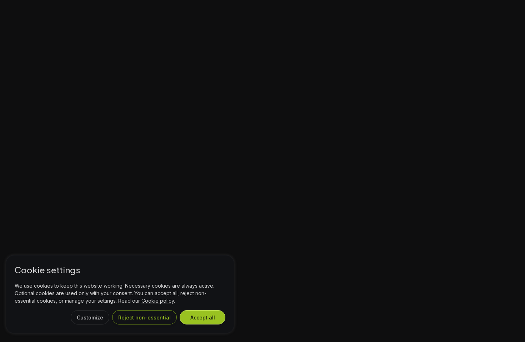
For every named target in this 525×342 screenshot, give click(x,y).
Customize (90, 317)
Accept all (202, 317)
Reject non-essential (144, 317)
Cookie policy (157, 301)
